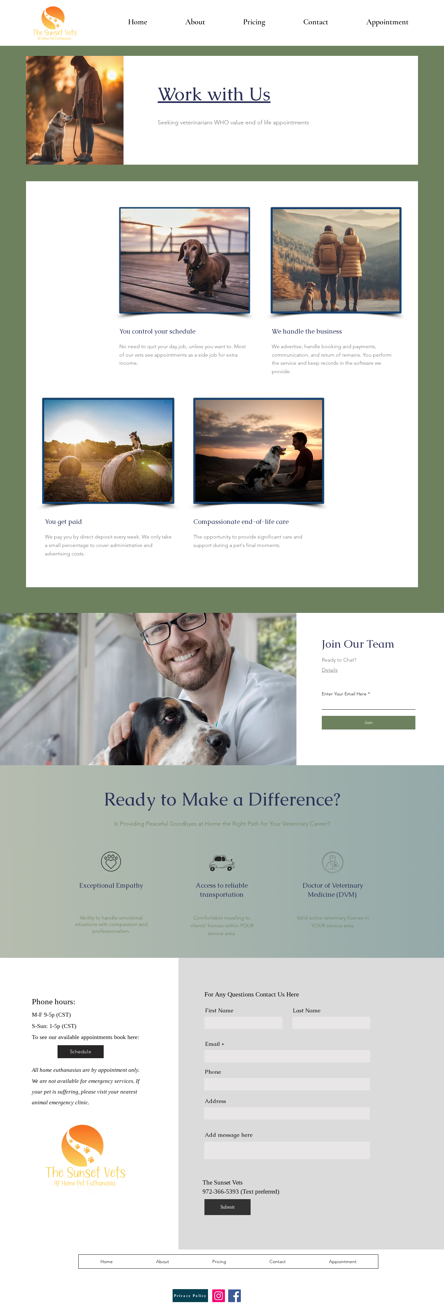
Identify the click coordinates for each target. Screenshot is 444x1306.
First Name (219, 1010)
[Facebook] (234, 1295)
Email (212, 1044)
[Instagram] (218, 1295)
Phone (213, 1072)
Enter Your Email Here (344, 693)
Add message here (229, 1135)
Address (215, 1101)
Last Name (306, 1010)
